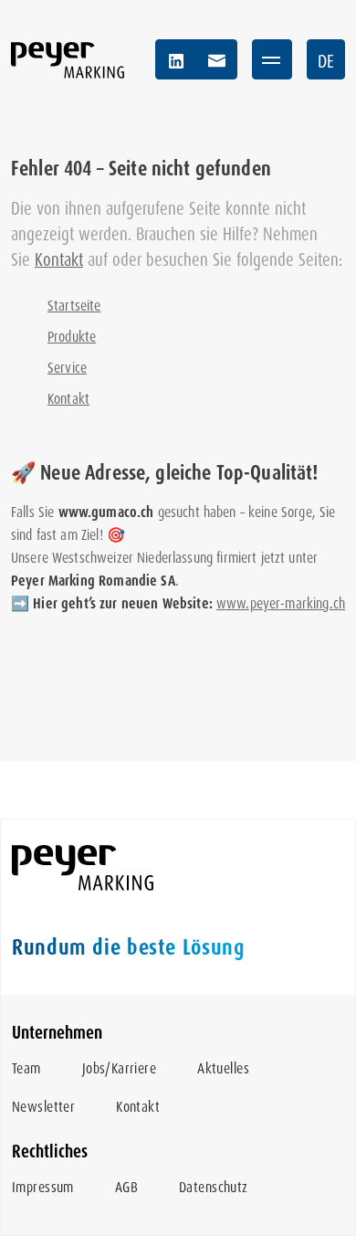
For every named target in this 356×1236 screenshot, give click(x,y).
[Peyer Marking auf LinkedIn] (176, 59)
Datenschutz (213, 1187)
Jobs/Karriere (119, 1068)
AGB (126, 1187)
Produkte (71, 336)
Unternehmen (57, 1032)
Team (26, 1068)
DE (326, 61)
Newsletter (43, 1106)
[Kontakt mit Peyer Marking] (216, 59)
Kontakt (59, 259)
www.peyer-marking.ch (280, 603)
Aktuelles (223, 1068)
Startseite (74, 305)
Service (67, 367)
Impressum (43, 1187)
